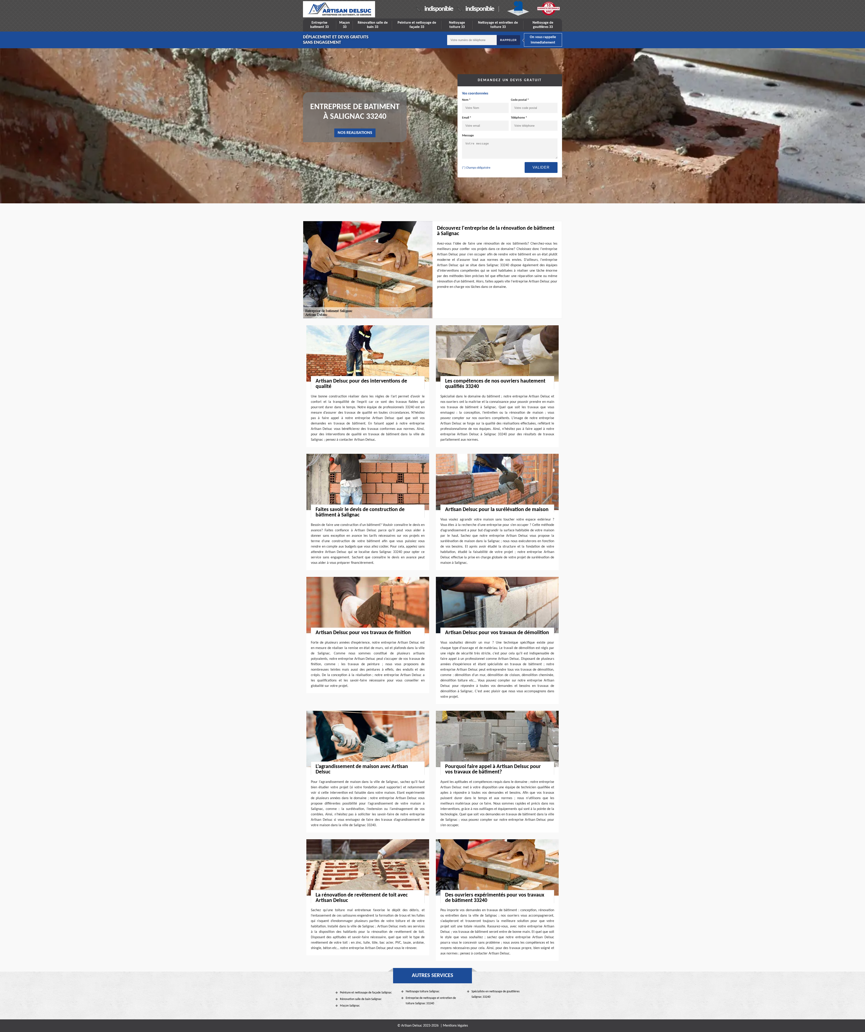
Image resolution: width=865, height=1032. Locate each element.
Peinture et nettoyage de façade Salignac (366, 992)
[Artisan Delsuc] (339, 9)
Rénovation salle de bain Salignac (361, 999)
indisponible (438, 9)
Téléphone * (519, 117)
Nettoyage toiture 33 (457, 25)
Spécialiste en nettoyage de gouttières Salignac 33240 (495, 994)
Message (468, 135)
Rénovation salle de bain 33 (373, 25)
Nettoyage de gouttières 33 (543, 25)
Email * (466, 117)
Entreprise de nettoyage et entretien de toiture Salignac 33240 (431, 1000)
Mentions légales (455, 1025)
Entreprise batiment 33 (319, 25)
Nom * (466, 100)
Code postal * (520, 100)
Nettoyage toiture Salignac (422, 991)
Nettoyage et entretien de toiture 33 (498, 25)
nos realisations (355, 133)
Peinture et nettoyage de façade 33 (417, 25)
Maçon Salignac (350, 1005)
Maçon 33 (344, 25)
